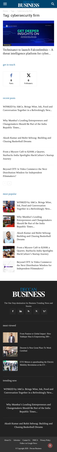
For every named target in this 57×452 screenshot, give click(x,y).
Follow (28, 74)
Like (11, 74)
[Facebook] (13, 311)
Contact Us (26, 440)
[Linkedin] (21, 311)
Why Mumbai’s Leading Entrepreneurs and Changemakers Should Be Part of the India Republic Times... (25, 124)
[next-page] (9, 183)
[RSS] (28, 311)
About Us (7, 440)
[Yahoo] (44, 311)
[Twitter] (36, 311)
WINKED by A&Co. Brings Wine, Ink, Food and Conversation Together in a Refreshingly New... (34, 205)
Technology (7, 45)
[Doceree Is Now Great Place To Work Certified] (10, 351)
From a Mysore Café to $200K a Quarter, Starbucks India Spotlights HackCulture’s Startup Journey (28, 155)
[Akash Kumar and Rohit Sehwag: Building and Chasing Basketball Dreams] (9, 237)
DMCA (35, 440)
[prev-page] (5, 183)
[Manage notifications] (50, 445)
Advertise (16, 440)
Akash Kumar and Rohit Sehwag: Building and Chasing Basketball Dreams (34, 236)
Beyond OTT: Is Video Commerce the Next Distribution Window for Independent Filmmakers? (25, 173)
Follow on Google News (28, 443)
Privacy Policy (45, 440)
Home (5, 11)
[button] (5, 4)
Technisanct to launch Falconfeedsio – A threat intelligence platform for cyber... (28, 51)
